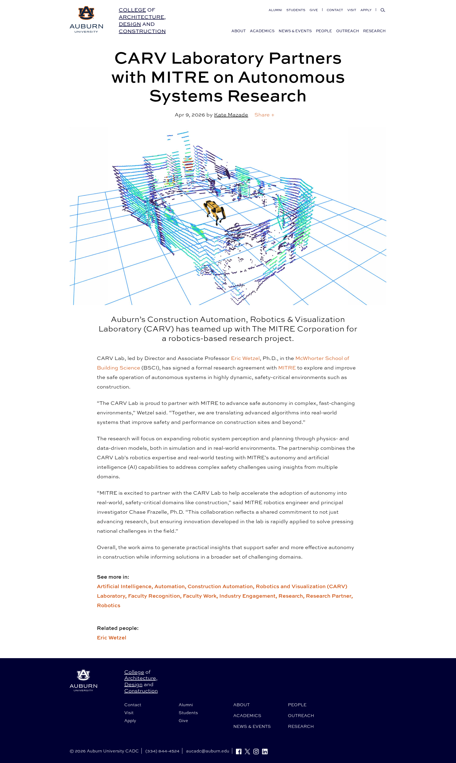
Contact (335, 10)
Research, (292, 595)
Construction (142, 31)
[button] (264, 114)
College (132, 9)
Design (130, 23)
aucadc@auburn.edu (207, 751)
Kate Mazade (231, 114)
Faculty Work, (201, 595)
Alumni (275, 10)
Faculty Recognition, (155, 595)
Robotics (108, 605)
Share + (264, 114)
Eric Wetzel (245, 358)
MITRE (287, 367)
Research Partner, (329, 595)
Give (314, 10)
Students (295, 10)
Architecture (141, 16)
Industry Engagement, (248, 595)
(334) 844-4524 (162, 751)
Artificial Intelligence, (125, 586)
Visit (351, 10)
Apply (366, 10)
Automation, (171, 586)
